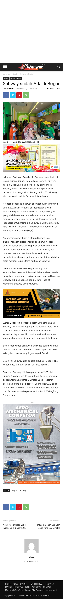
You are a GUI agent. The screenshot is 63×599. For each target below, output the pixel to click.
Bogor (13, 322)
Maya (11, 89)
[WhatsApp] (26, 95)
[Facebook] (6, 95)
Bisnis (15, 74)
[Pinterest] (19, 95)
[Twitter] (13, 95)
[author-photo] (31, 553)
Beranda (6, 74)
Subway (23, 490)
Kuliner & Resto (26, 74)
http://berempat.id (31, 561)
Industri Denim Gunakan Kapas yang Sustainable (48, 526)
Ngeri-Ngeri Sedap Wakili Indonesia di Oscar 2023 (14, 526)
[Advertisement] (31, 31)
